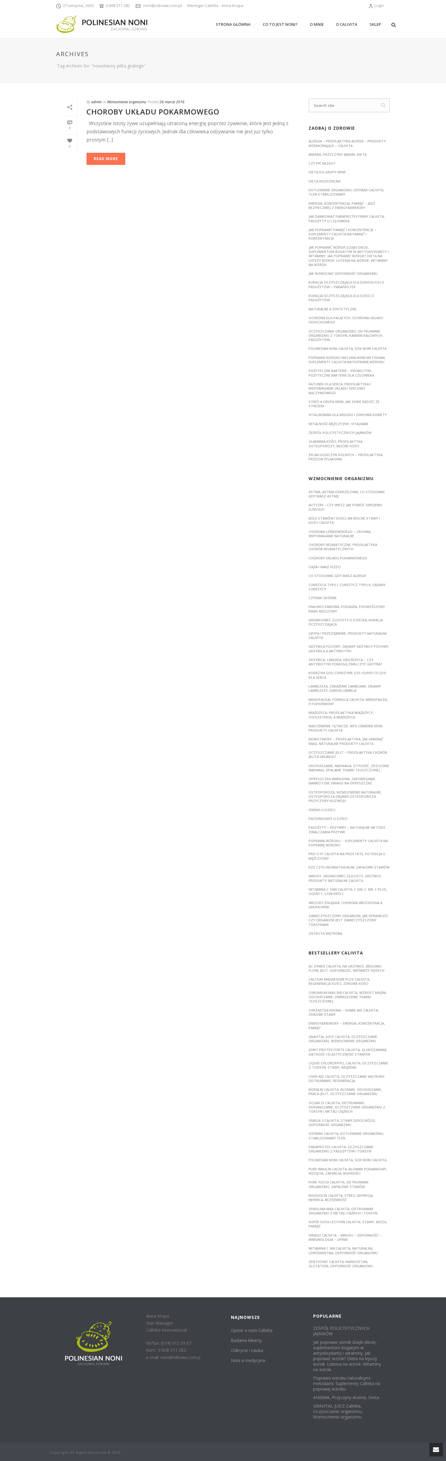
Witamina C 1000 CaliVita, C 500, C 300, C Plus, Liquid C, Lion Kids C (348, 891)
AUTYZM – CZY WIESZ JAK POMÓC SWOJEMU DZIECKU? (345, 507)
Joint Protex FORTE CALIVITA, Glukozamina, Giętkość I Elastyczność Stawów (348, 1051)
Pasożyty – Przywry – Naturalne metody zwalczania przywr (347, 829)
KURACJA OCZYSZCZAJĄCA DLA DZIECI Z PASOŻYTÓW (341, 297)
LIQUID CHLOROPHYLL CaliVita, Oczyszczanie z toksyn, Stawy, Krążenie (348, 1065)
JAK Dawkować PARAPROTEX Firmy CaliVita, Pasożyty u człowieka (347, 218)
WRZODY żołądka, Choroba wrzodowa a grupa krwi (345, 904)
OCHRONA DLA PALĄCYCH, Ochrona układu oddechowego (346, 320)
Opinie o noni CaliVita (251, 1330)
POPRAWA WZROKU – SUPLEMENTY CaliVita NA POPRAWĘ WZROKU (348, 842)
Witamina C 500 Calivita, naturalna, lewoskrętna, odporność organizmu (343, 1250)
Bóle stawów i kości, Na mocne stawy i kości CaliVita (344, 520)
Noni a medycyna (248, 1360)
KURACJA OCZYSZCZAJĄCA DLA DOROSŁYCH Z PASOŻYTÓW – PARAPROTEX (346, 284)
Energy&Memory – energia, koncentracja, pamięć (347, 1025)
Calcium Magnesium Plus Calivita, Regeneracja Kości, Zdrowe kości (339, 981)
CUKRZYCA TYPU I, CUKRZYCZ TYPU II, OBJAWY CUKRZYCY (347, 586)
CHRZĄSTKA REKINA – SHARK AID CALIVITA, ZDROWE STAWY (344, 1012)
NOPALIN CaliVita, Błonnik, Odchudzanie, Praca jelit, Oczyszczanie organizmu (345, 1091)
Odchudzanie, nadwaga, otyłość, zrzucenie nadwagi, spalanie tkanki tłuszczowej (349, 767)
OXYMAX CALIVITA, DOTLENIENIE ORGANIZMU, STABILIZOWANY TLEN (346, 1135)
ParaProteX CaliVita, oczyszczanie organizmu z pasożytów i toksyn (341, 1149)
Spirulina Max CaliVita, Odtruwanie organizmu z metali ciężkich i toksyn (343, 1211)
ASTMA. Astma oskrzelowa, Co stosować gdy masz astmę (347, 494)
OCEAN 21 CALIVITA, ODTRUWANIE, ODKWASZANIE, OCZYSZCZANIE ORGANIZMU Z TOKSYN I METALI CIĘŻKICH (347, 1107)
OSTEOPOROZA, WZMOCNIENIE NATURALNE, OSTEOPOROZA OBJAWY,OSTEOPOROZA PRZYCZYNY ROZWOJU (345, 796)
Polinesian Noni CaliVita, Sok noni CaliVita (348, 1160)
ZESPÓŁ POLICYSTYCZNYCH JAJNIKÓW (340, 432)
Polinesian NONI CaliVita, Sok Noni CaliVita (348, 348)
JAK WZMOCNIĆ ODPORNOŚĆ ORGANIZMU (343, 273)
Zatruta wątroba (325, 933)
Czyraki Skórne (323, 598)
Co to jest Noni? (280, 24)
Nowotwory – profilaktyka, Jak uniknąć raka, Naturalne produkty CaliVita (346, 741)
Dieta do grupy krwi (327, 172)
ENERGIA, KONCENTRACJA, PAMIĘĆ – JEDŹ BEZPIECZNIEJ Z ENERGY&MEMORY (342, 205)
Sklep (375, 24)
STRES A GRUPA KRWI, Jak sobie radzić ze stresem (344, 403)
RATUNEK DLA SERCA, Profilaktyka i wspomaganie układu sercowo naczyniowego (340, 388)
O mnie (317, 24)
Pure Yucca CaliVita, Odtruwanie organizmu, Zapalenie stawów (339, 1184)
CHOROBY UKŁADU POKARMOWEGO (152, 112)
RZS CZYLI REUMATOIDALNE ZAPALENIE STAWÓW (349, 867)
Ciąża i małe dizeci (325, 567)
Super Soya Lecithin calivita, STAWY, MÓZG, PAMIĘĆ (348, 1224)
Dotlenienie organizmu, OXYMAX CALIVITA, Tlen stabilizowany (346, 192)
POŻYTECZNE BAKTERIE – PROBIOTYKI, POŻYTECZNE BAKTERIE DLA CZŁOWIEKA (341, 372)
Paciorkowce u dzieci (328, 818)
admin (96, 101)
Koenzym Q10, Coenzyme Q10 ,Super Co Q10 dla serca (347, 675)
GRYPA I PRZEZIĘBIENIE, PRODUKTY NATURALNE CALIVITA (348, 635)
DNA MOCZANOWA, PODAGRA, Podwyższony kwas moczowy (347, 608)
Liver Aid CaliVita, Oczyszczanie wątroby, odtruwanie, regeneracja (347, 1078)
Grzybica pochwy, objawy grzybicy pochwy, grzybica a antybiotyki (349, 648)
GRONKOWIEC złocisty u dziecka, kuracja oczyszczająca (346, 622)
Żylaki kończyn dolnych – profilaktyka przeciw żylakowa (346, 456)
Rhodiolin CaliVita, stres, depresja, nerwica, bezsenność (341, 1197)
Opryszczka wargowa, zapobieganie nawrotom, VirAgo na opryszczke (342, 781)
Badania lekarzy (246, 1340)
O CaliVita (346, 24)
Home (378, 77)
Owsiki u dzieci (322, 809)
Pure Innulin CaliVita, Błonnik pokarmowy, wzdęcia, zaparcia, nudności (348, 1171)
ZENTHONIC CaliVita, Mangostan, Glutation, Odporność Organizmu (341, 1263)
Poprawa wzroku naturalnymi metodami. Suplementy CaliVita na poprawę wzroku (347, 359)
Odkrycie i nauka (247, 1350)
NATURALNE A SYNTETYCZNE (332, 309)
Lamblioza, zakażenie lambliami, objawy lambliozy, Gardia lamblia (345, 688)
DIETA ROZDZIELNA (324, 181)
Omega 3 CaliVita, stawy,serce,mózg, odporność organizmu (342, 1122)
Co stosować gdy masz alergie (337, 575)
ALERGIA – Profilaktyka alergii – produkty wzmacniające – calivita (347, 143)
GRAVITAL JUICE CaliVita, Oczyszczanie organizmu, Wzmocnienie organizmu (343, 1038)
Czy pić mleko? (322, 163)
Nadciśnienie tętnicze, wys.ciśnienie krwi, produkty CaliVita (346, 728)
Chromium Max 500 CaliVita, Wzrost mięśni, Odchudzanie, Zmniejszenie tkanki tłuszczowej (348, 997)
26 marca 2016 (172, 101)
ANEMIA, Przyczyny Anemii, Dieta (338, 154)
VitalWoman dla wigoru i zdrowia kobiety (348, 414)
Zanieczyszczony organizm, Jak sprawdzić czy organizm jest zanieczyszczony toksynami (348, 920)
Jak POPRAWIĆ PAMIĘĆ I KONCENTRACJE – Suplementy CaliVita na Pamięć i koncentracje (343, 234)
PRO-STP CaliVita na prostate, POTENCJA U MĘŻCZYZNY (347, 856)
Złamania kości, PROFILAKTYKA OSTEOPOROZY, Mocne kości (336, 443)
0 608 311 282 (118, 5)
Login (379, 5)
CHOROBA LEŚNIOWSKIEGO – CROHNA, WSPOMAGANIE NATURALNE (340, 533)
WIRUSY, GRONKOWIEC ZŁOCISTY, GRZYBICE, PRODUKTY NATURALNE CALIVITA (345, 878)
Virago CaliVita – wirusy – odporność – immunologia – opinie (345, 1237)
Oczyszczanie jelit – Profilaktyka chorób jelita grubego (348, 754)
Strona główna (233, 24)
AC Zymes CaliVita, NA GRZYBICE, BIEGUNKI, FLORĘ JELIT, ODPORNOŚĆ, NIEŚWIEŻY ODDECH (346, 968)
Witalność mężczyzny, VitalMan (338, 424)
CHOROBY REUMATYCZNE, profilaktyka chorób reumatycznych (343, 546)
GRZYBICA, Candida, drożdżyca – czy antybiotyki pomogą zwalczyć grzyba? (345, 661)
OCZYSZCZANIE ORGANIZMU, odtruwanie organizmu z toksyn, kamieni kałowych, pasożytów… (346, 335)
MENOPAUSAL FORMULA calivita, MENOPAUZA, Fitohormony (348, 701)
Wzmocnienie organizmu (126, 101)
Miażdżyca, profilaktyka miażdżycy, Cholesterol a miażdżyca (341, 714)
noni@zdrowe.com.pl (162, 5)
